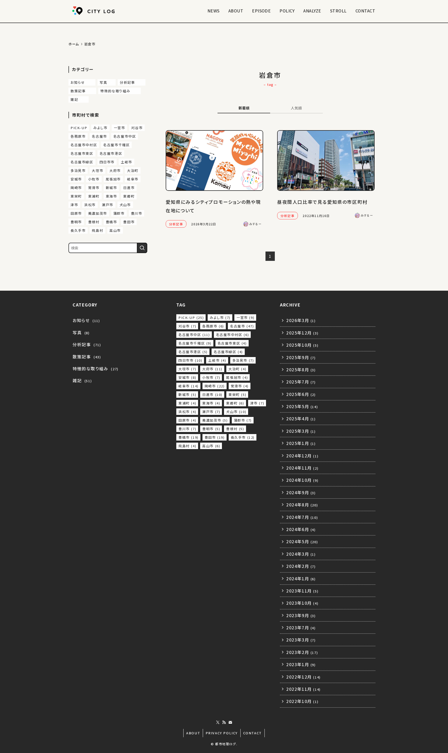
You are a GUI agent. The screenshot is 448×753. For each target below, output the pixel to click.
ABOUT (193, 732)
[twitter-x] (217, 722)
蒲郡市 (119, 213)
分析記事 (132, 82)
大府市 (115, 170)
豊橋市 (111, 221)
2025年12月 (302, 333)
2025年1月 (301, 443)
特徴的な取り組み (119, 90)
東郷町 (129, 196)
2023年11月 (302, 591)
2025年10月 (302, 345)
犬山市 (125, 204)
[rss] (224, 722)
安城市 (76, 179)
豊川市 (136, 213)
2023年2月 (302, 652)
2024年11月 (302, 468)
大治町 (132, 170)
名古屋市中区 (124, 136)
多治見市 (78, 170)
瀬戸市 (107, 204)
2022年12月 (303, 677)
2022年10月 (302, 701)
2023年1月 (301, 664)
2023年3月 (301, 640)
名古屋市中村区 (84, 144)
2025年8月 (301, 369)
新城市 (111, 187)
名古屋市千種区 (116, 144)
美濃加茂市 (97, 213)
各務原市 (78, 136)
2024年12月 (302, 455)
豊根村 (94, 221)
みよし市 (100, 127)
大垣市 (97, 170)
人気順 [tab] (296, 107)
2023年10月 (302, 603)
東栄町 (76, 196)
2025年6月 (301, 394)
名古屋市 (99, 136)
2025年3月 (301, 431)
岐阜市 (132, 179)
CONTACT (252, 732)
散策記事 (82, 90)
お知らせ (82, 82)
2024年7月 (302, 517)
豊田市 (129, 221)
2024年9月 (301, 492)
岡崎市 (76, 187)
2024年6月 (301, 529)
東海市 (111, 196)
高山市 (115, 230)
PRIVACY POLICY (222, 732)
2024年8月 (302, 504)
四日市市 (107, 161)
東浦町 (94, 196)
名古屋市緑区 (82, 161)
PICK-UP (79, 127)
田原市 (76, 213)
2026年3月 (301, 320)
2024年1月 (301, 578)
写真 (107, 82)
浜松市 (90, 204)
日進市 (129, 187)
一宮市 (119, 127)
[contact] (230, 722)
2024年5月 (302, 541)
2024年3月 (301, 554)
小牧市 (94, 179)
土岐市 (126, 161)
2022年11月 (303, 689)
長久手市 (78, 230)
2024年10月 (302, 480)
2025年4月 (301, 418)
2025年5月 (302, 406)
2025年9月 (301, 357)
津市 (74, 204)
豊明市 (76, 221)
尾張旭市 (113, 179)
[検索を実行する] (142, 248)
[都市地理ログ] (94, 10)
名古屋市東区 (82, 153)
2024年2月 (301, 566)
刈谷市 (137, 127)
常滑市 (94, 187)
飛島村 (97, 230)
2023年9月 (301, 615)
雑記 (79, 99)
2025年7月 (301, 382)
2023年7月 (301, 627)
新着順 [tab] (244, 107)
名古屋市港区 (111, 153)
